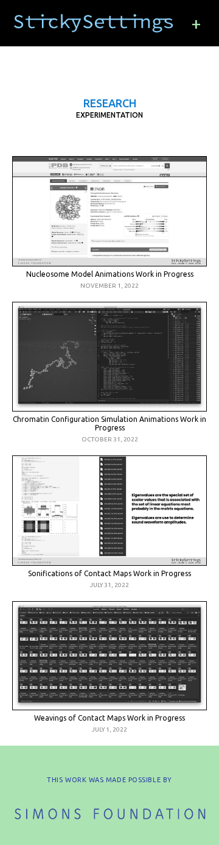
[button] (196, 23)
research (109, 103)
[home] (94, 23)
